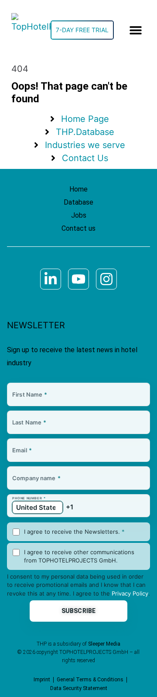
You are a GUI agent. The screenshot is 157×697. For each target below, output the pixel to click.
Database (78, 202)
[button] (136, 30)
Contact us (78, 228)
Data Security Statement (78, 688)
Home (78, 189)
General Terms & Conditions (90, 680)
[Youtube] (78, 279)
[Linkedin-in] (50, 279)
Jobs (78, 215)
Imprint (42, 680)
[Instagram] (106, 279)
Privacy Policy (130, 593)
